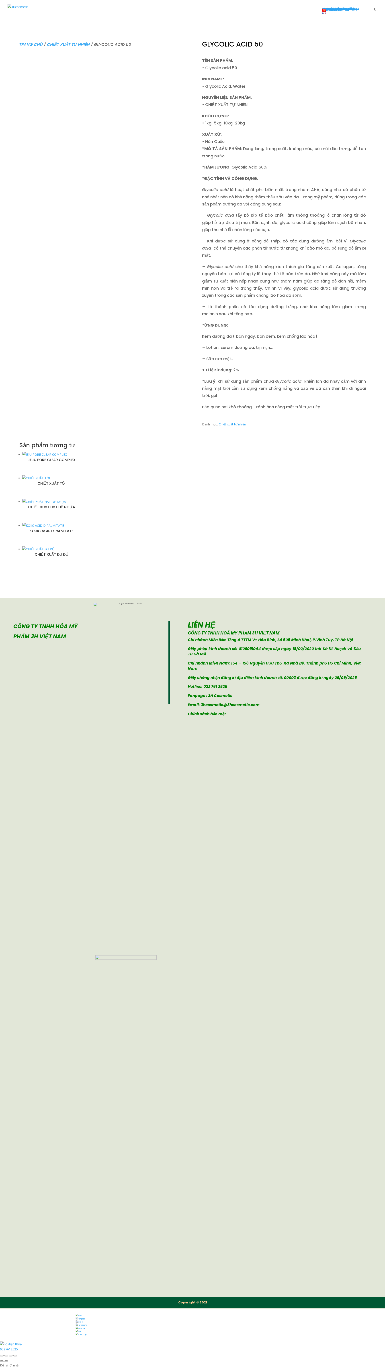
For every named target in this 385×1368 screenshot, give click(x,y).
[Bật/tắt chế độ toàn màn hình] (6, 1355)
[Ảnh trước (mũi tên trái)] (2, 1361)
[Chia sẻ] (10, 1355)
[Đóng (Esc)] (15, 1355)
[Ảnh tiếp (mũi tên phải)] (6, 1361)
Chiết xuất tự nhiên (68, 44)
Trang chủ (31, 44)
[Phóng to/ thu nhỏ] (2, 1355)
